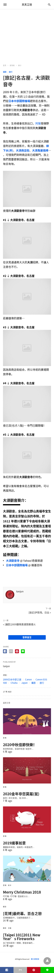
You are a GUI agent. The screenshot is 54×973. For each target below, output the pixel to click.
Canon (28, 679)
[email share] (11, 651)
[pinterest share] (17, 651)
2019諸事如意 (14, 843)
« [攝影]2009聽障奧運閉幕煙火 (19, 624)
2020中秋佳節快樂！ (20, 744)
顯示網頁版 (35, 959)
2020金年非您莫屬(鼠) (21, 793)
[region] (27, 35)
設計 (9, 885)
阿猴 (38, 123)
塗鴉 (4, 738)
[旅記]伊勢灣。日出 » (39, 612)
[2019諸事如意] (27, 819)
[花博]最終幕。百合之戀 (22, 913)
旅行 (19, 65)
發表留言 (27, 637)
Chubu (14, 682)
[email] (20, 970)
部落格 (12, 65)
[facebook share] (5, 651)
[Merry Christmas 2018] (27, 869)
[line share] (23, 651)
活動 (9, 928)
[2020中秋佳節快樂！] (27, 721)
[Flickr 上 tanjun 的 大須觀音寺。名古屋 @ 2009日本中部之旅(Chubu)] (27, 206)
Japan (24, 682)
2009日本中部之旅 (12, 679)
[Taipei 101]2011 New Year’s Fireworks (21, 936)
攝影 (5, 72)
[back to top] (47, 961)
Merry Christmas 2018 (22, 892)
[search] (49, 4)
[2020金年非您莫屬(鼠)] (27, 770)
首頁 (4, 65)
